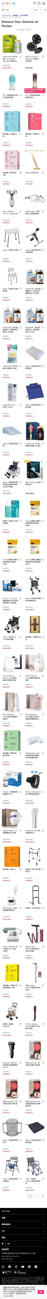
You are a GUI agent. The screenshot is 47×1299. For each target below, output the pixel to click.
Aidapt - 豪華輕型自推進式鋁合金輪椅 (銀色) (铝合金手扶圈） (10, 484)
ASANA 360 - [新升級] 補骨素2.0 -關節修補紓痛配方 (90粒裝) (10, 329)
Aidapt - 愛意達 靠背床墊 (10, 445)
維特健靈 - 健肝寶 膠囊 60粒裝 (10, 754)
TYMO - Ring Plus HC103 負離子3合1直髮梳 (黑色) (32, 1026)
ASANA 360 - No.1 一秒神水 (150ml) (10, 406)
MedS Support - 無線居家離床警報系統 (10, 909)
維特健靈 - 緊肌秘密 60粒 (9, 174)
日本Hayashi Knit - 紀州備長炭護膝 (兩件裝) (32, 1064)
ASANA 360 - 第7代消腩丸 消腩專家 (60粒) (10, 367)
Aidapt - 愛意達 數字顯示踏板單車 (33, 251)
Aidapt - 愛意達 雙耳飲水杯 (10, 1141)
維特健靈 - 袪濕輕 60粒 (10, 135)
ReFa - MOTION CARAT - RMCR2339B (10, 212)
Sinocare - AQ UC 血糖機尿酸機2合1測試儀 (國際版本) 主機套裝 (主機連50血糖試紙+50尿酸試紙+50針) (10, 600)
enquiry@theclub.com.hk (10, 1256)
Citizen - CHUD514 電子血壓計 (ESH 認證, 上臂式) (10, 949)
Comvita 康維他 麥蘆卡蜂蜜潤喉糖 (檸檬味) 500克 (33, 523)
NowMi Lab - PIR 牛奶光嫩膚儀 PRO (32, 832)
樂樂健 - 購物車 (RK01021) (8, 1025)
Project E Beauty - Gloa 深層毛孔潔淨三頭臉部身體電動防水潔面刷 (33, 716)
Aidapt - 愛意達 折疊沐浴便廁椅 (10, 1180)
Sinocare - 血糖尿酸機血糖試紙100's (10, 793)
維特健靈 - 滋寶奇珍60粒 (33, 638)
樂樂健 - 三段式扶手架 (32, 908)
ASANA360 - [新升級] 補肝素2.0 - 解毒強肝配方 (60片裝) (32, 329)
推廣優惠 (15, 15)
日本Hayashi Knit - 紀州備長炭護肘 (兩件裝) (10, 1102)
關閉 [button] (40, 1292)
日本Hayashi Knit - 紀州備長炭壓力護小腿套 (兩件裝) (33, 1103)
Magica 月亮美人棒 (31, 173)
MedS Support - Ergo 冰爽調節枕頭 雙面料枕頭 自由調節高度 (32, 755)
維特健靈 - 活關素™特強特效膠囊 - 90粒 (10, 986)
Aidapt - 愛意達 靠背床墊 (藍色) (33, 406)
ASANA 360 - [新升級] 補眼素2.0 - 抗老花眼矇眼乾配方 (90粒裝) (33, 291)
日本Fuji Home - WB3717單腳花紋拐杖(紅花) (32, 987)
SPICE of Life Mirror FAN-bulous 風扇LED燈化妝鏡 (32, 59)
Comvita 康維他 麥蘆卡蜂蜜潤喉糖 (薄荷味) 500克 (10, 562)
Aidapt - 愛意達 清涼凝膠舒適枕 (33, 367)
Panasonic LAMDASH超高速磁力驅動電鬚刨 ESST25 (10, 1065)
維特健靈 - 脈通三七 (9, 869)
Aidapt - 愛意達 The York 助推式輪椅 (9, 638)
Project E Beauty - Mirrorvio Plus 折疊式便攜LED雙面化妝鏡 (10, 678)
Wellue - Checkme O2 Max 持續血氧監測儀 (32, 793)
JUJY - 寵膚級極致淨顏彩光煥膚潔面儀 (10, 96)
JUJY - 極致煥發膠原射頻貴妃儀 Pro (32, 96)
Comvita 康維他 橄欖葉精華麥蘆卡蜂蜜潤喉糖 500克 (33, 562)
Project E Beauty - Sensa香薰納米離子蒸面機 (32, 678)
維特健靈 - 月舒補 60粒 (32, 135)
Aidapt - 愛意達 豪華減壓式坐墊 (33, 1141)
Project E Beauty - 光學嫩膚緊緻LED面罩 (10, 832)
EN (9, 1244)
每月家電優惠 (24, 15)
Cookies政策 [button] (8, 1296)
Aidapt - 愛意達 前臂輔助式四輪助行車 (33, 599)
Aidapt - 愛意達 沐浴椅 (10, 250)
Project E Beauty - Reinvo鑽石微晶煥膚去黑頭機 (10, 716)
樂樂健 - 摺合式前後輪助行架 (32, 870)
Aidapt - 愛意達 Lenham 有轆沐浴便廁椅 (32, 1181)
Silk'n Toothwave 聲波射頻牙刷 (33, 483)
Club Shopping (6, 15)
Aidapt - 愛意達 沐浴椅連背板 (10, 290)
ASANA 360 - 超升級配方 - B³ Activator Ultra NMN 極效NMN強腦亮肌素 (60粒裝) (10, 59)
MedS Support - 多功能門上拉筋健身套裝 (32, 212)
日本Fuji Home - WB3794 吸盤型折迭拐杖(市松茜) (32, 949)
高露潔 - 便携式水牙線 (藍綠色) (10, 522)
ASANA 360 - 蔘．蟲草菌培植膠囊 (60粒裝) (33, 445)
